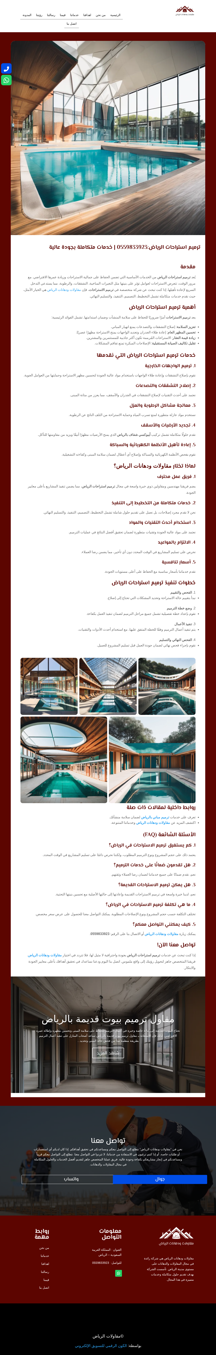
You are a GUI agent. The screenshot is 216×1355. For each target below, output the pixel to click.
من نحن (101, 15)
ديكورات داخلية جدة (168, 1312)
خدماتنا (74, 15)
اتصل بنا (72, 23)
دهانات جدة (174, 1311)
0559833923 (100, 1262)
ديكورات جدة (173, 1311)
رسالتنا (51, 15)
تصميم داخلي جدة (170, 1312)
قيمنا (63, 15)
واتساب (71, 1179)
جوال (160, 1179)
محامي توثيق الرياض (168, 1312)
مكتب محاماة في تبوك (167, 1311)
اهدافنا (87, 15)
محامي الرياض (171, 1311)
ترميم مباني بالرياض (155, 817)
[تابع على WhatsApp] (118, 1273)
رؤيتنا (39, 15)
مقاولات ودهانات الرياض (64, 290)
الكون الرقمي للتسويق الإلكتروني (101, 1346)
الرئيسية (115, 15)
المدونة (27, 15)
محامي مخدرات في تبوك (165, 1310)
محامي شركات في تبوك (165, 1312)
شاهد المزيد (108, 1053)
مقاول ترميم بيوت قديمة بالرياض (108, 1018)
